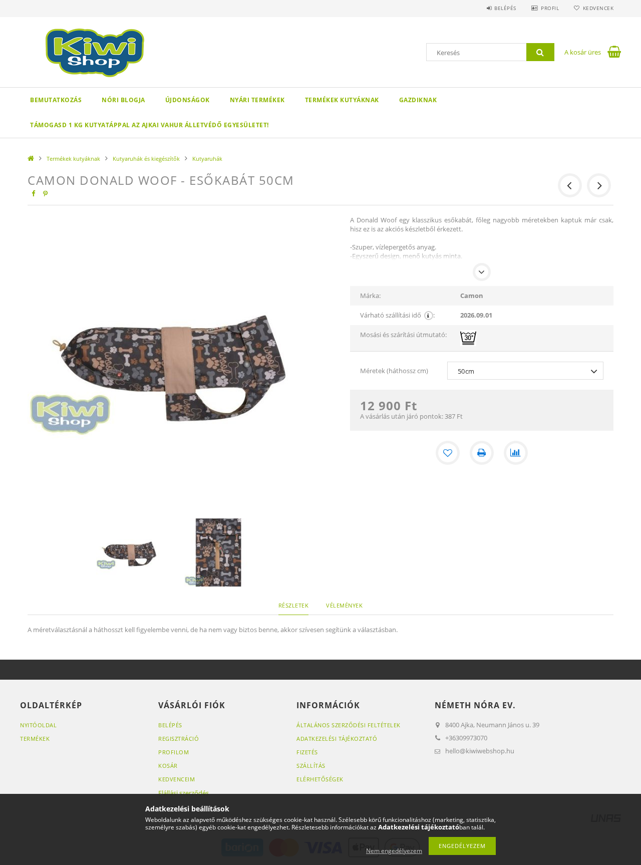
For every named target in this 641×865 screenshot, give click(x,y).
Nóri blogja (123, 100)
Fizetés (307, 752)
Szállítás (311, 765)
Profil (550, 8)
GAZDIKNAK (418, 100)
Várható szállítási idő (397, 315)
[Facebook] (33, 193)
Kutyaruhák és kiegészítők (146, 158)
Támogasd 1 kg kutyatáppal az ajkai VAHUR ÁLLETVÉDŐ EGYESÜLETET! (149, 125)
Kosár (168, 765)
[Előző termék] (570, 185)
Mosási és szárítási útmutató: (403, 334)
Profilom (173, 752)
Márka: (370, 295)
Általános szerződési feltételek (348, 725)
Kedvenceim (176, 779)
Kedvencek (598, 8)
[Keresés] (540, 52)
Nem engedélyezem (394, 850)
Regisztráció (178, 738)
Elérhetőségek (320, 779)
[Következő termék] (599, 185)
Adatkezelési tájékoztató (336, 738)
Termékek (35, 738)
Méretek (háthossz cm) (394, 370)
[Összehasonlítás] (516, 453)
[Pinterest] (45, 193)
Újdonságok (187, 100)
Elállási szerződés (183, 792)
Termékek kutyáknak (342, 100)
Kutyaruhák (207, 158)
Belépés (505, 8)
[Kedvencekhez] (448, 453)
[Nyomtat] (482, 453)
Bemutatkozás (56, 100)
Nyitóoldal (38, 725)
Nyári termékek (257, 100)
